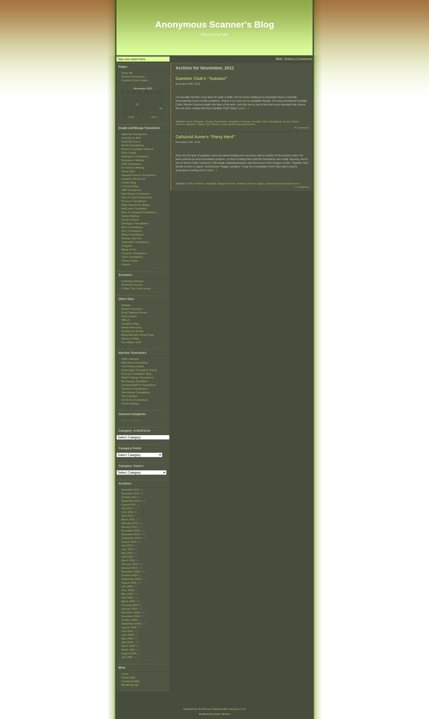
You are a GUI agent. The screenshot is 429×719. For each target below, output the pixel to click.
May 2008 (127, 638)
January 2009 (129, 608)
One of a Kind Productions (136, 197)
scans (224, 124)
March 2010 (128, 560)
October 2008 (129, 620)
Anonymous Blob (131, 137)
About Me (127, 72)
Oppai (200, 124)
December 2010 (130, 530)
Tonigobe (126, 245)
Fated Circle (128, 171)
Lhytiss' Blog (128, 182)
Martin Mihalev (222, 714)
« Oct (131, 117)
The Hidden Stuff (131, 342)
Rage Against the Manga (135, 204)
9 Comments (301, 127)
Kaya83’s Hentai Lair (133, 178)
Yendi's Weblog (130, 403)
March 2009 (128, 601)
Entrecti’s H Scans (131, 284)
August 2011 (128, 504)
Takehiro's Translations (134, 388)
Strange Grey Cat (131, 238)
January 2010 (129, 567)
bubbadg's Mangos (132, 281)
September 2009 (131, 579)
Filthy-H (125, 320)
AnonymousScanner (243, 124)
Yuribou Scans (129, 260)
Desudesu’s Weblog (132, 160)
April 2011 (127, 515)
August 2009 (128, 582)
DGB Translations (131, 164)
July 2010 (127, 545)
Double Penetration (216, 121)
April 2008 (127, 642)
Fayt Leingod (129, 316)
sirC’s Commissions (132, 227)
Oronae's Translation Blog (136, 373)
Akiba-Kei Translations (134, 134)
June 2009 (127, 590)
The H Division (129, 396)
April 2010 (127, 556)
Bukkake (199, 121)
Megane (191, 124)
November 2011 (130, 493)
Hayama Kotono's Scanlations (138, 175)
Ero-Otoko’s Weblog (132, 167)
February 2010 (129, 564)
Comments (305, 59)
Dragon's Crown (227, 183)
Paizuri (216, 124)
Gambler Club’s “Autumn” (201, 78)
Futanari (245, 121)
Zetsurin (126, 264)
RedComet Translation (134, 208)
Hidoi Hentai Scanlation (134, 362)
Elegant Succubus (132, 308)
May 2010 (127, 553)
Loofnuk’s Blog (130, 186)
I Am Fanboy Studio (132, 366)
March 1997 (128, 649)
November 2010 (130, 534)
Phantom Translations (133, 201)
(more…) (243, 108)
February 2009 (129, 605)
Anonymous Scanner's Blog (214, 24)
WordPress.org (129, 685)
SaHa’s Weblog (130, 216)
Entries (290, 59)
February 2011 (129, 523)
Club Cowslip (128, 152)
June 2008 (127, 634)
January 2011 (129, 526)
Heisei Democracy (131, 327)
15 (137, 104)
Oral (208, 124)
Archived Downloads (133, 76)
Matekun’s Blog (130, 338)
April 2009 (127, 597)
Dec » (154, 117)
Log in (125, 673)
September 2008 (131, 623)
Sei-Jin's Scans (130, 219)
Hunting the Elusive (132, 331)
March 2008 (128, 646)
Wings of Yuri (128, 249)
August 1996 (128, 653)
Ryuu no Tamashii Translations (138, 212)
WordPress (204, 709)
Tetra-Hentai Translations (135, 392)
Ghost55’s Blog (130, 323)
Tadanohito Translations (135, 242)
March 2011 (128, 519)
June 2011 (127, 512)
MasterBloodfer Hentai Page (137, 334)
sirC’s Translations (131, 230)
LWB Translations (131, 190)
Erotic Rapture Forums (134, 312)
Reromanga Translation (134, 381)
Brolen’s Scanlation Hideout (137, 149)
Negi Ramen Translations (135, 193)
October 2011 (129, 497)
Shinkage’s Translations (135, 223)
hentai (286, 121)
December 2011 (130, 489)
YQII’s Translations (132, 257)
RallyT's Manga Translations (137, 377)
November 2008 (130, 616)
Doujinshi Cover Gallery (134, 80)
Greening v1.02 (237, 709)
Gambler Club (259, 121)
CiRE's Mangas (130, 359)
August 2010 (128, 541)
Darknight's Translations (135, 156)
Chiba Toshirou (196, 183)
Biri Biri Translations (132, 145)
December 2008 (130, 612)
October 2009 (129, 575)
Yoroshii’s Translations (134, 253)
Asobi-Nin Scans (130, 141)
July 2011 (126, 508)
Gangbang (275, 121)
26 (160, 108)
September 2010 (131, 538)
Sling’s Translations (132, 234)
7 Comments (301, 187)
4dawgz (125, 305)
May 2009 (127, 593)
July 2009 (127, 586)
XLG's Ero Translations (134, 399)
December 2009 (130, 571)
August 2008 (128, 627)
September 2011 (131, 500)
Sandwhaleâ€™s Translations (138, 385)
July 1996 (127, 657)
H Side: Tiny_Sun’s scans (136, 288)
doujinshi (234, 121)
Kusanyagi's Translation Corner (139, 370)
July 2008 (127, 631)
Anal (189, 121)
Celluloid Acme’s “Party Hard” (205, 136)
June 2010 (127, 549)
